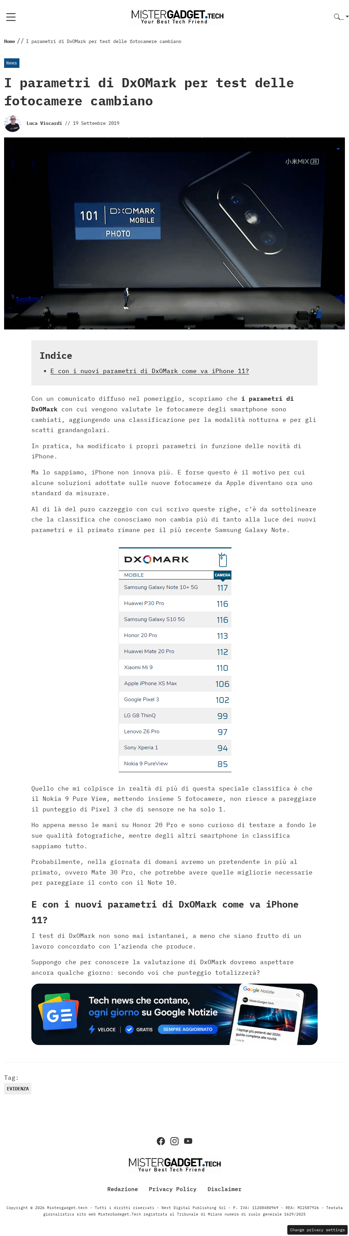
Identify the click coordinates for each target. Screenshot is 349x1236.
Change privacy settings (317, 1229)
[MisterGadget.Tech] (177, 16)
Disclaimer (225, 1189)
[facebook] (161, 1141)
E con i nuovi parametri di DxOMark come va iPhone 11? (149, 371)
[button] (341, 17)
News (11, 63)
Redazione (122, 1189)
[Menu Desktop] (11, 17)
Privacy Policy (173, 1189)
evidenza (18, 1089)
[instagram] (174, 1141)
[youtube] (188, 1141)
